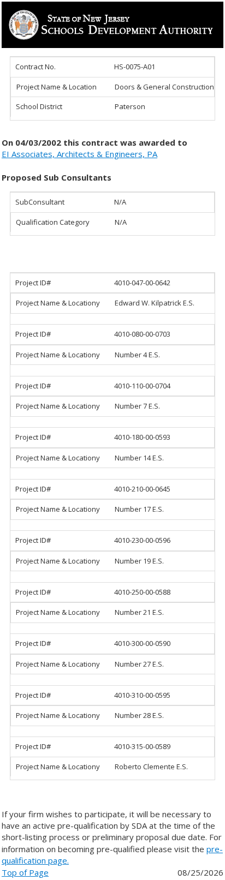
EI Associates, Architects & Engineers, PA (79, 153)
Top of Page (25, 872)
